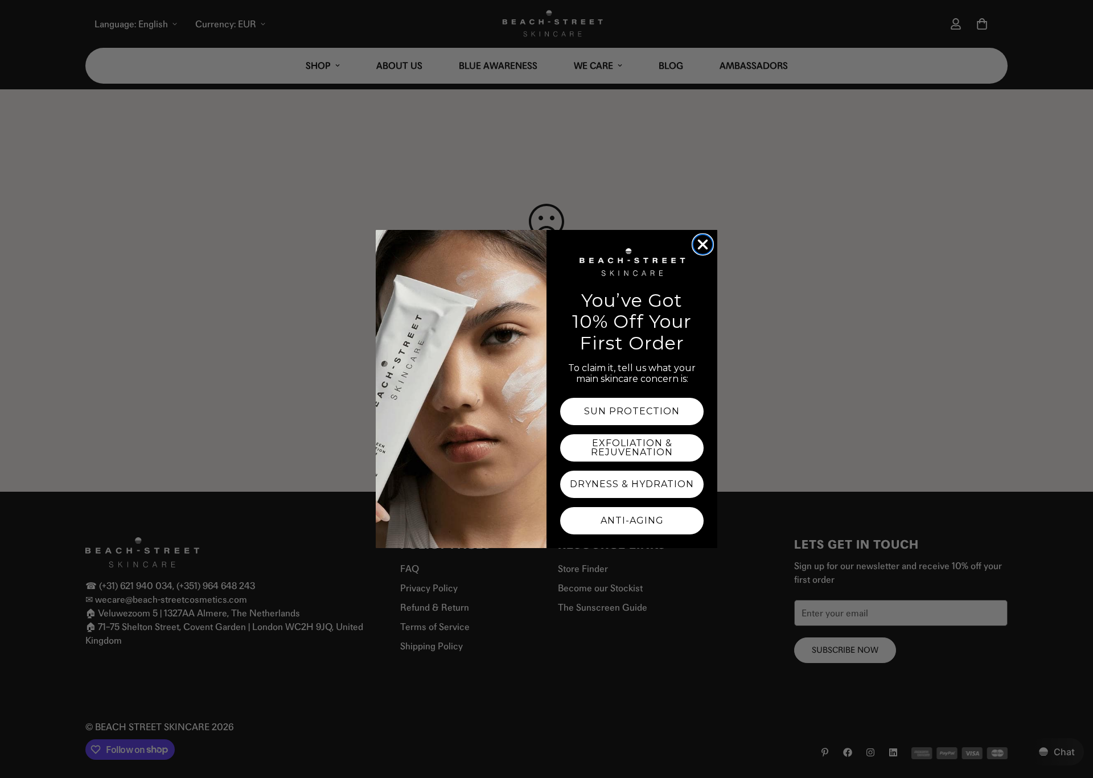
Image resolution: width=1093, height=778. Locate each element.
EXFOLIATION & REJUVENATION (632, 448)
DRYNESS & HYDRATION (632, 484)
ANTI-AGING (632, 520)
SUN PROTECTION (632, 411)
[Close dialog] (703, 244)
